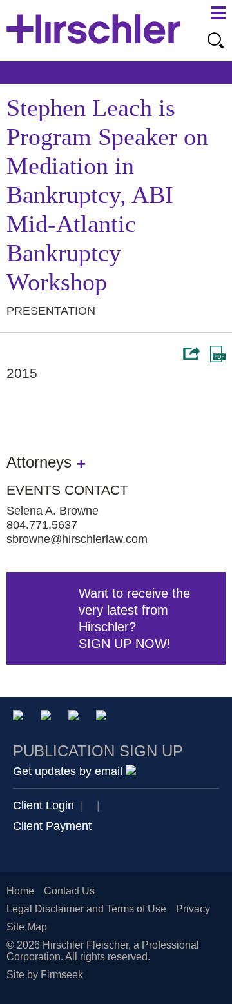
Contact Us (69, 890)
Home (20, 890)
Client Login (43, 805)
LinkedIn (48, 717)
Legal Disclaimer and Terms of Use (86, 908)
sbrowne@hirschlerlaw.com (77, 539)
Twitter (75, 717)
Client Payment (52, 826)
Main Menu (218, 12)
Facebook (103, 717)
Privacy (193, 908)
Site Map (26, 926)
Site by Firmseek (44, 974)
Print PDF (218, 354)
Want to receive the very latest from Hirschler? (134, 618)
